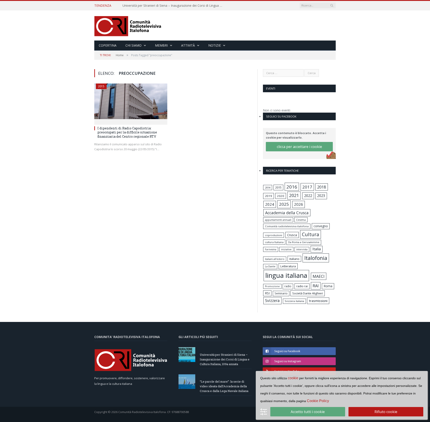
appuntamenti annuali (278, 219)
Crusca (292, 235)
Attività (188, 45)
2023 (321, 195)
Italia (316, 248)
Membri (161, 45)
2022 (308, 195)
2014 (267, 187)
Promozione (272, 286)
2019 (268, 196)
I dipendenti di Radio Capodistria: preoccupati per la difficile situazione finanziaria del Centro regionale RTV (127, 132)
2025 (284, 204)
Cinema (301, 219)
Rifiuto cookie (385, 411)
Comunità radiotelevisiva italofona (287, 226)
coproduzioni (273, 235)
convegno (321, 226)
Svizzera (272, 300)
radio (287, 286)
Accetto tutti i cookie (308, 411)
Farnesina (270, 249)
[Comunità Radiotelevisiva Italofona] (127, 25)
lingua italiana (286, 275)
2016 (291, 187)
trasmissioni (318, 300)
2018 (321, 187)
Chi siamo (133, 45)
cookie (293, 378)
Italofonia (315, 257)
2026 (298, 204)
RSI (267, 293)
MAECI (319, 276)
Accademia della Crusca (287, 212)
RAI (316, 285)
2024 (269, 204)
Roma (328, 286)
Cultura (310, 234)
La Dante (270, 266)
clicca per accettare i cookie (299, 146)
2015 (101, 86)
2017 (307, 187)
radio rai (302, 286)
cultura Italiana (274, 242)
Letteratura (288, 266)
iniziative (286, 249)
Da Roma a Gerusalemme (303, 242)
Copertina (107, 45)
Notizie (214, 45)
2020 (280, 196)
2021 (294, 195)
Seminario (281, 293)
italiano (294, 259)
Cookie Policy (318, 401)
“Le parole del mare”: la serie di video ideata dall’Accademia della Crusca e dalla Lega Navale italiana (224, 386)
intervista (301, 249)
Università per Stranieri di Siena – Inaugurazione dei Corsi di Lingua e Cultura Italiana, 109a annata (174, 6)
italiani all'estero (274, 259)
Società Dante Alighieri (307, 293)
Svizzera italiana (294, 301)
